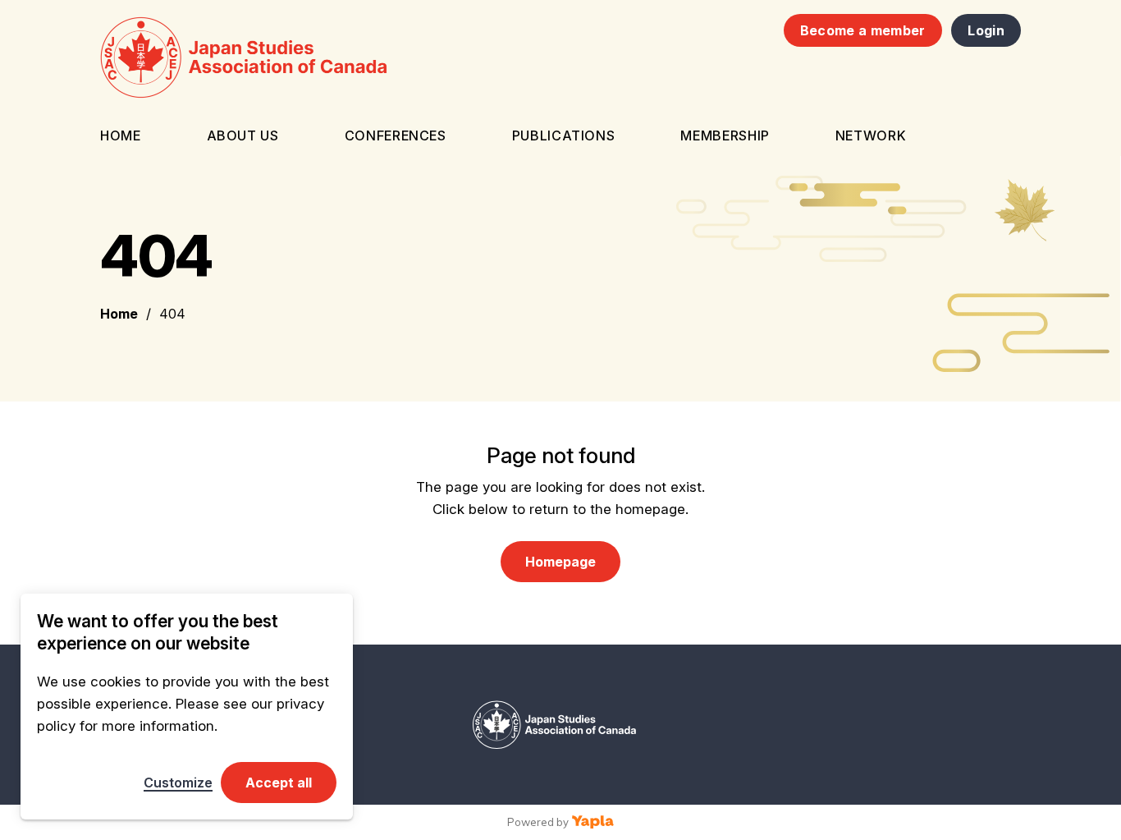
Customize (178, 782)
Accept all (278, 782)
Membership (724, 135)
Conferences (395, 135)
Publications (563, 135)
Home (120, 135)
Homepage (560, 561)
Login (986, 30)
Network (870, 135)
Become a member (863, 30)
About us (243, 135)
